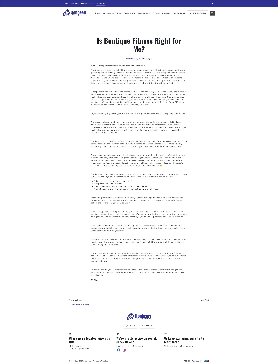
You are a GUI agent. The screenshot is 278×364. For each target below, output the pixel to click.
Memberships (143, 13)
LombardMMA (179, 13)
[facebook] (118, 350)
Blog (96, 280)
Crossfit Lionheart (161, 13)
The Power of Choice (79, 304)
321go (149, 59)
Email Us (148, 325)
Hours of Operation (126, 13)
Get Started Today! (197, 13)
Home (98, 13)
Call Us (132, 325)
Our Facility (108, 13)
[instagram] (124, 350)
